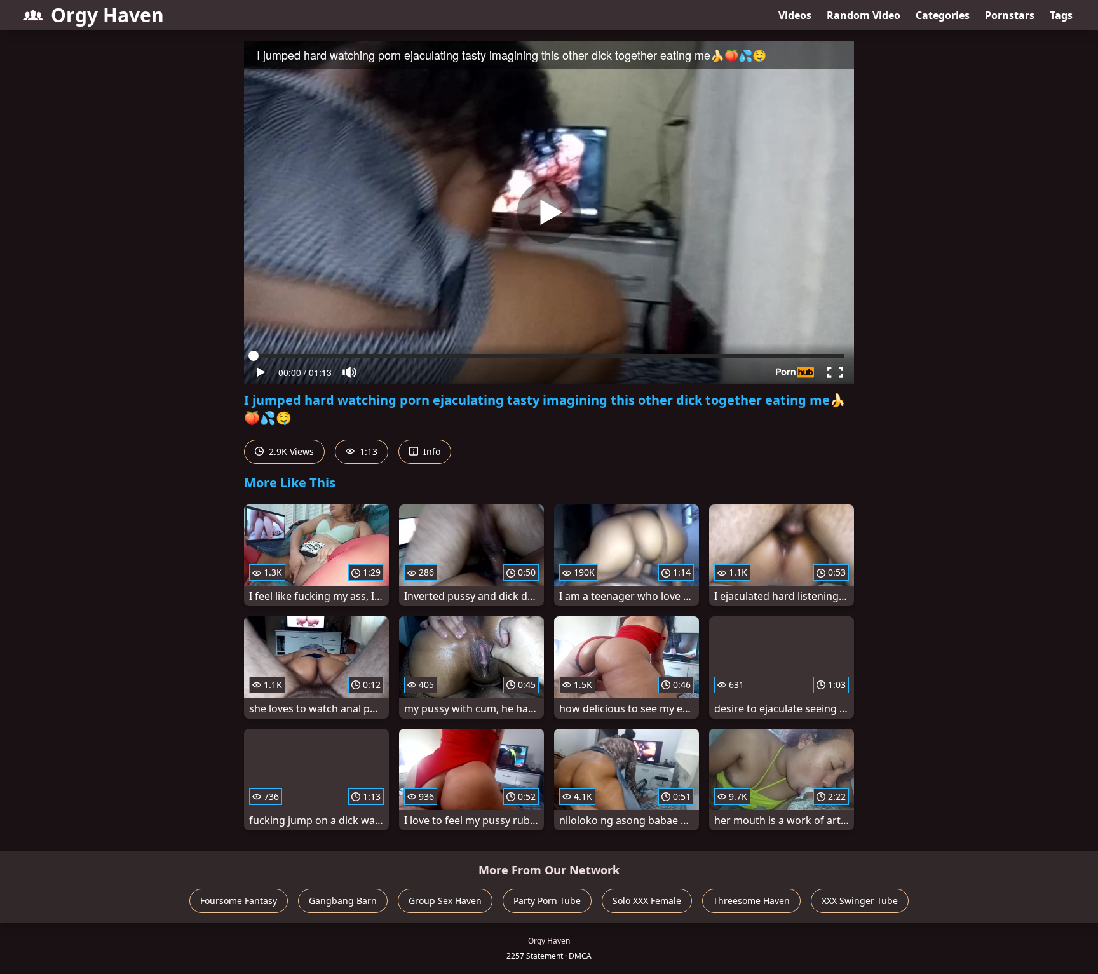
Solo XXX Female (647, 901)
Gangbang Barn (343, 901)
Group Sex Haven (445, 901)
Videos (794, 15)
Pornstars (1009, 15)
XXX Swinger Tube (860, 901)
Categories (943, 15)
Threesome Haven (751, 901)
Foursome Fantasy (238, 901)
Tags (1061, 15)
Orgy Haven (107, 15)
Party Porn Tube (547, 901)
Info (430, 451)
